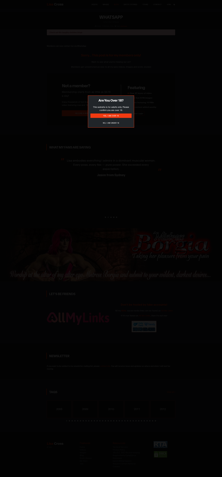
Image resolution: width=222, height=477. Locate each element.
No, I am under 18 (111, 123)
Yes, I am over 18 (111, 116)
